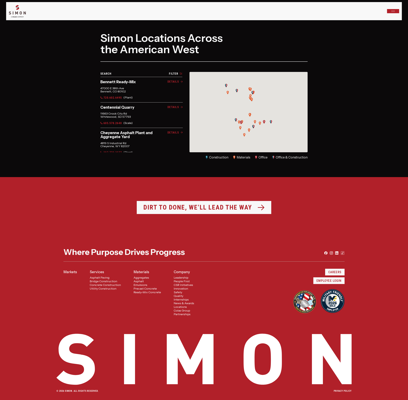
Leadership (181, 277)
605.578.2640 (118, 123)
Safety (178, 292)
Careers (334, 272)
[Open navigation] (393, 11)
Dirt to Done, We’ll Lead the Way (197, 207)
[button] (244, 135)
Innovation (181, 288)
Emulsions (140, 285)
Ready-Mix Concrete (147, 292)
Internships (181, 299)
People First (182, 281)
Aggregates (141, 277)
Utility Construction (103, 288)
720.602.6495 (118, 97)
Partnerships (182, 314)
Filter (173, 73)
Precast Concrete (145, 288)
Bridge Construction (103, 281)
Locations (180, 307)
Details (173, 81)
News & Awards (184, 303)
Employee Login (329, 281)
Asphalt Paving (99, 277)
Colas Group (182, 310)
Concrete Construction (105, 285)
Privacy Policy (343, 391)
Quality (178, 296)
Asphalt (139, 281)
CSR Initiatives (183, 285)
